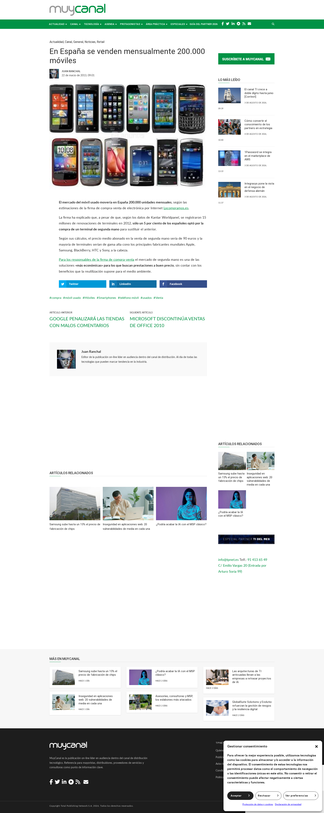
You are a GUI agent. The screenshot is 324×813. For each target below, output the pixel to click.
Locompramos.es (176, 208)
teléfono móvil (129, 297)
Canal (74, 24)
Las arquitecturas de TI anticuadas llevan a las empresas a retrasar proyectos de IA (251, 677)
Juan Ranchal (91, 351)
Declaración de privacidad (288, 804)
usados (147, 297)
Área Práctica (155, 24)
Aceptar (236, 795)
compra (56, 297)
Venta (159, 297)
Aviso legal (221, 764)
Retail (100, 42)
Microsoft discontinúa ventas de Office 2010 (167, 322)
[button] (316, 746)
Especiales (178, 24)
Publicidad (221, 757)
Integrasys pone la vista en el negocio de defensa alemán (259, 187)
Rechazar (264, 795)
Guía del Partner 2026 (204, 24)
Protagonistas (130, 24)
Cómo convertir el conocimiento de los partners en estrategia (258, 124)
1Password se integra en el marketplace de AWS (258, 155)
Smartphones (107, 297)
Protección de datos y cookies (257, 804)
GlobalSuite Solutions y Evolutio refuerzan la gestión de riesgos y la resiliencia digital (252, 705)
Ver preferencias (296, 795)
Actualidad (56, 24)
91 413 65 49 (257, 560)
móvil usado (73, 297)
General (78, 42)
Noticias (90, 42)
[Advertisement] (128, 425)
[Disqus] (128, 592)
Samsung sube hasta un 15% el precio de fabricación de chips (98, 673)
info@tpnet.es (228, 560)
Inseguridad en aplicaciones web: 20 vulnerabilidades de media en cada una (96, 699)
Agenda (109, 24)
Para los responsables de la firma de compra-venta (96, 260)
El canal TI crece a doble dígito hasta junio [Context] (258, 93)
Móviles (90, 297)
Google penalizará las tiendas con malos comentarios (87, 322)
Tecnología (91, 24)
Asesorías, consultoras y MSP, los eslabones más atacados (174, 698)
